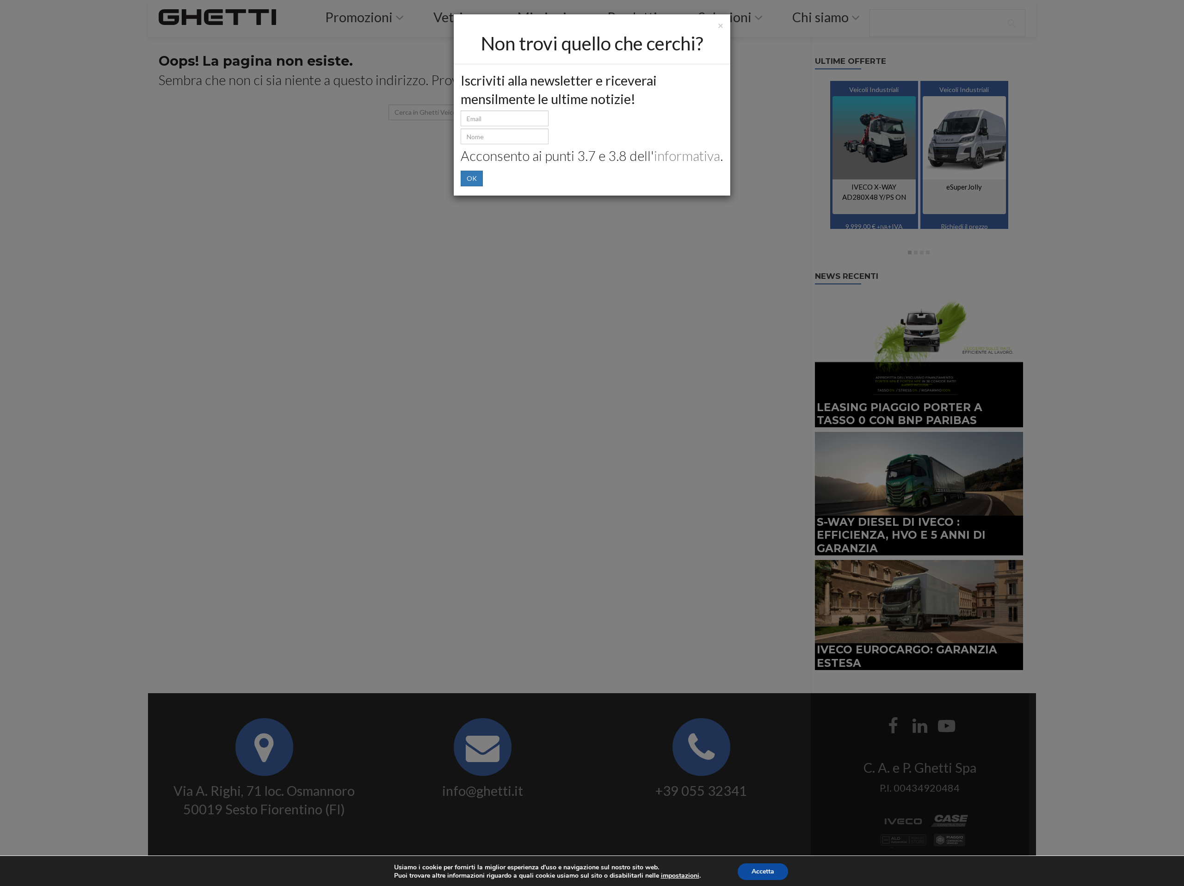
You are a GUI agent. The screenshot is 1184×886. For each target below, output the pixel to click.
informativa (687, 156)
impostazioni (680, 876)
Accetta (763, 871)
